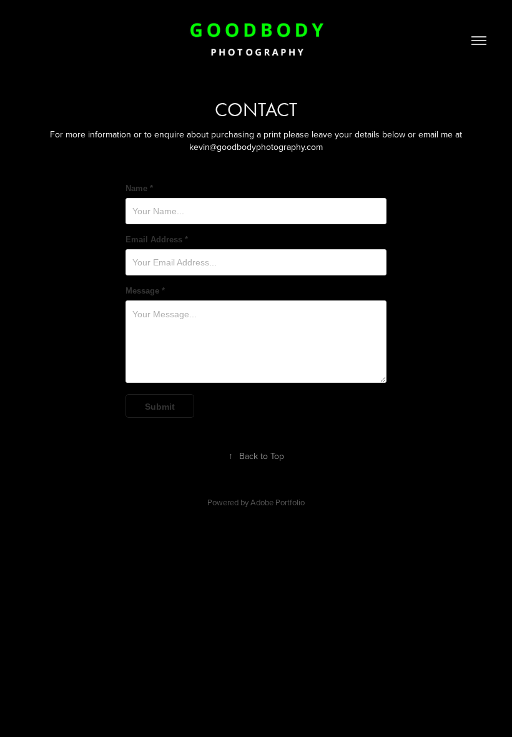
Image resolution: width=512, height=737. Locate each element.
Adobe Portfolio (277, 502)
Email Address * (157, 239)
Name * (139, 188)
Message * (145, 291)
